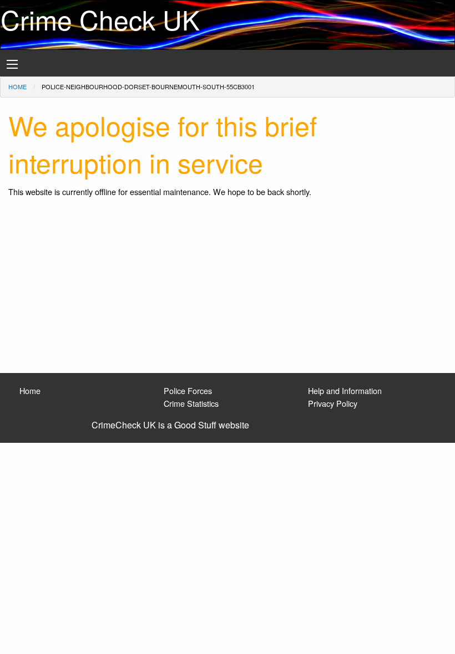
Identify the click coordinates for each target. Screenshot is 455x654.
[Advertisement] (227, 289)
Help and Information (345, 390)
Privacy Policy (332, 403)
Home (17, 86)
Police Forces (188, 390)
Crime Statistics (191, 403)
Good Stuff (195, 424)
